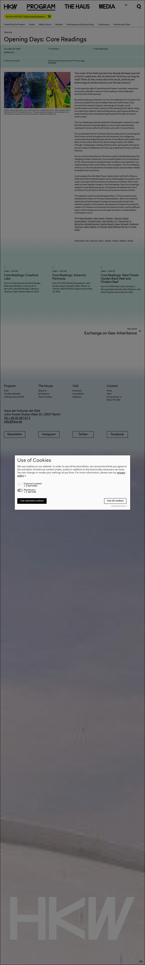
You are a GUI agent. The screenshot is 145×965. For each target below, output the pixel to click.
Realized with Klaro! (118, 506)
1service (30, 492)
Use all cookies (115, 501)
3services (30, 486)
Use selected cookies (32, 501)
